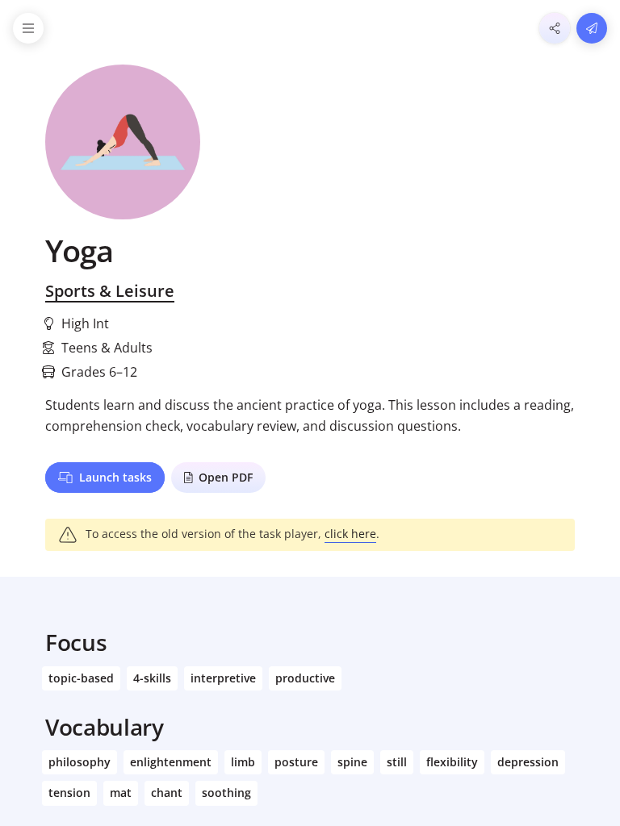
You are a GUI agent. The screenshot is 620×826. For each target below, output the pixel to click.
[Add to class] (591, 28)
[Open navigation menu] (28, 28)
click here (350, 533)
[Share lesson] (554, 28)
